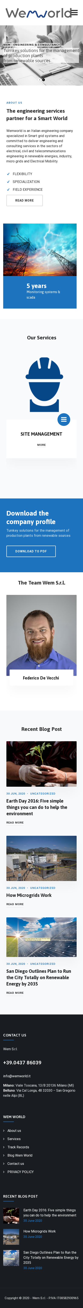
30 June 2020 (32, 1220)
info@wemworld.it (17, 1076)
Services (14, 1139)
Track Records (18, 1147)
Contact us (15, 1164)
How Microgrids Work (29, 895)
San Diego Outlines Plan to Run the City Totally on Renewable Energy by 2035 (38, 977)
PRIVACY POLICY (20, 1172)
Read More (15, 822)
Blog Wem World (19, 1155)
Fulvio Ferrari (41, 683)
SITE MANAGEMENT (41, 434)
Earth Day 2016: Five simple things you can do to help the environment (36, 807)
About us (14, 1131)
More (41, 444)
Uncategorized (43, 793)
